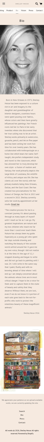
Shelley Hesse (25, 430)
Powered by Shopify (25, 433)
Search (22, 411)
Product (10, 10)
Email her (15, 204)
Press (31, 10)
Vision (23, 10)
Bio (17, 10)
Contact (39, 10)
